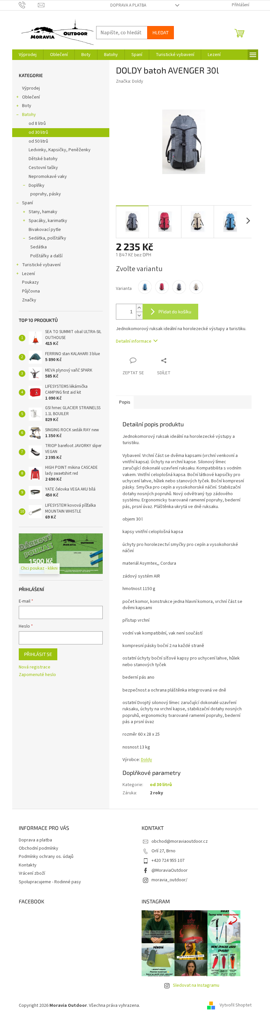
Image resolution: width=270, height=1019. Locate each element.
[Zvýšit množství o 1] (139, 308)
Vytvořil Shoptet (236, 1005)
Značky (29, 300)
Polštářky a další (46, 256)
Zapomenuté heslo (37, 675)
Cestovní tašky (43, 167)
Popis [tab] (124, 402)
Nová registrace (34, 667)
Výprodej (31, 88)
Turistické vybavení (41, 265)
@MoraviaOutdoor (169, 870)
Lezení (28, 273)
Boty (26, 105)
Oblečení (31, 97)
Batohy (29, 114)
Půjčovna (31, 291)
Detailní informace (133, 341)
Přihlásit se (38, 654)
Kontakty (28, 865)
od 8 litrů (37, 123)
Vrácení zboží (32, 873)
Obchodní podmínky (38, 848)
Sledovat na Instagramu (196, 985)
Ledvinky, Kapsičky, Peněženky (60, 150)
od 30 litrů (38, 132)
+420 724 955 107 (167, 860)
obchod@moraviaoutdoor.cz (179, 841)
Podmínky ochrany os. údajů (46, 856)
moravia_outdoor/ (169, 880)
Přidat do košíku (174, 311)
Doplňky (36, 185)
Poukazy (30, 282)
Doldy (146, 759)
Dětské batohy (43, 159)
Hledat (160, 32)
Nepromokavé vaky (48, 176)
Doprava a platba (128, 5)
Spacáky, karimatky (48, 220)
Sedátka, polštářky (47, 238)
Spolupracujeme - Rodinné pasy (50, 882)
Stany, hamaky (43, 212)
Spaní (27, 203)
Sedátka (38, 247)
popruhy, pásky (45, 194)
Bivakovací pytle (45, 229)
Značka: (129, 81)
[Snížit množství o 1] (139, 315)
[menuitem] (27, 54)
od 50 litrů (38, 141)
